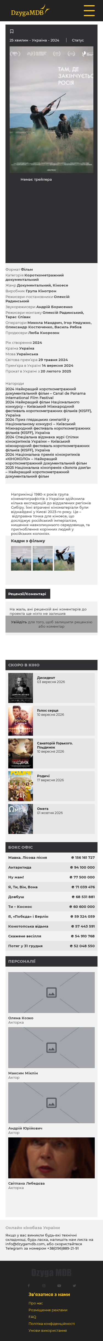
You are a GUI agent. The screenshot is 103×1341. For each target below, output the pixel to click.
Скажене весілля (24, 936)
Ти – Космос (20, 906)
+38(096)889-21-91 (63, 1248)
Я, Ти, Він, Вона (23, 887)
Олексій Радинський (63, 312)
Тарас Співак (17, 317)
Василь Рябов (68, 327)
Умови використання (48, 1330)
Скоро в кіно (24, 665)
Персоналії (21, 961)
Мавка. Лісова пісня (27, 857)
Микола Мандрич (44, 322)
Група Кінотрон (41, 291)
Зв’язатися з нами (49, 1294)
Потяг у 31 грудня (25, 946)
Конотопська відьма (28, 926)
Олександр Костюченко (28, 327)
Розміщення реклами (48, 1310)
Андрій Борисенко (54, 307)
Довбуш (16, 897)
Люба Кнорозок (43, 332)
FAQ (32, 1317)
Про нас (36, 1303)
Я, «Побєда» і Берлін (28, 916)
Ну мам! (16, 877)
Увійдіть (19, 622)
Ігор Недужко (77, 322)
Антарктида (19, 867)
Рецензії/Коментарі (27, 594)
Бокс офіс (20, 847)
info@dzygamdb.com (25, 1244)
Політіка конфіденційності (52, 1324)
